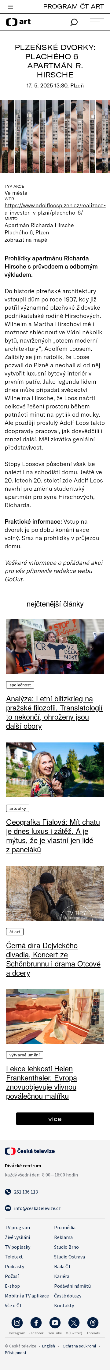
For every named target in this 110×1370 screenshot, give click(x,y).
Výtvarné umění (24, 1055)
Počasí (12, 1276)
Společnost (20, 685)
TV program (17, 1227)
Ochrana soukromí (79, 1346)
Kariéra (61, 1276)
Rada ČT (62, 1266)
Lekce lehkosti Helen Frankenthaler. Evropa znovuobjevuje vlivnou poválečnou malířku (41, 1082)
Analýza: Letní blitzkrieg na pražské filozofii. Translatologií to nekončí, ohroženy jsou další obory (54, 712)
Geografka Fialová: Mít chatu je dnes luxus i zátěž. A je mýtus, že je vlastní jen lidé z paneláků (53, 835)
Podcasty (14, 1266)
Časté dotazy (67, 1296)
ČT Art (14, 931)
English (48, 1346)
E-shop (12, 1286)
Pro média (64, 1227)
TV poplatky (17, 1247)
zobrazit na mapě (26, 239)
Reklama (63, 1237)
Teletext (14, 1257)
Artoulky (17, 808)
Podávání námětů (72, 1286)
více (55, 1119)
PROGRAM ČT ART (73, 6)
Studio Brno (66, 1247)
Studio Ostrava (69, 1257)
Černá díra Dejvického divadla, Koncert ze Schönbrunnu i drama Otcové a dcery (53, 959)
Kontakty (64, 1305)
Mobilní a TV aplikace (27, 1296)
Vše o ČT (13, 1305)
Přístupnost (15, 1352)
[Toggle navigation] (10, 7)
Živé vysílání (17, 1237)
